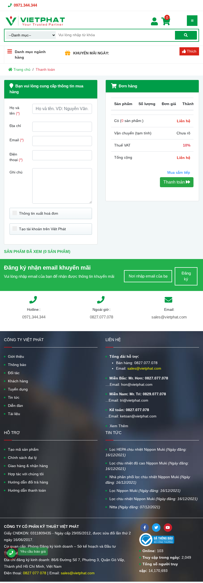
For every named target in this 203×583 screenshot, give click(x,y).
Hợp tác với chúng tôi (26, 474)
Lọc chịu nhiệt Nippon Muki (153, 499)
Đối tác (14, 373)
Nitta (134, 507)
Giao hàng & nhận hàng (28, 466)
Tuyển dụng (18, 389)
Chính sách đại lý (22, 457)
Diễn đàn (15, 405)
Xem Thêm (119, 426)
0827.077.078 (101, 317)
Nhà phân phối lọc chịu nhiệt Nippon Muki (147, 480)
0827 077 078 (34, 573)
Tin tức (13, 397)
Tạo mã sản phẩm (23, 449)
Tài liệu (14, 414)
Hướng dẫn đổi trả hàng (28, 482)
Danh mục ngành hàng (30, 54)
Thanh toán (174, 182)
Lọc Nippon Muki (145, 490)
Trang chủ (21, 69)
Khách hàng (18, 381)
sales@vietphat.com (169, 317)
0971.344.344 (25, 5)
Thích (191, 51)
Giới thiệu (16, 356)
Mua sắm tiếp (178, 172)
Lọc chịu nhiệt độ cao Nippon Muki (147, 466)
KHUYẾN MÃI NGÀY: (91, 53)
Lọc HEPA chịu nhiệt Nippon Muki (146, 452)
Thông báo (17, 365)
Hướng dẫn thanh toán (27, 490)
